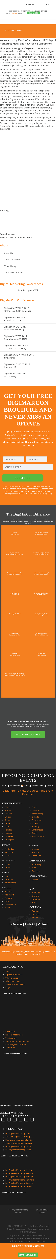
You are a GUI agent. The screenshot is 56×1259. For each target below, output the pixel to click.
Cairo (7, 876)
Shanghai (35, 896)
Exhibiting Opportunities (15, 1044)
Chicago (8, 817)
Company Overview (13, 272)
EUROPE (6, 845)
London (35, 879)
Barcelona (9, 852)
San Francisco (37, 830)
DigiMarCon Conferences (17, 300)
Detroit (7, 826)
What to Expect (11, 978)
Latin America (10, 904)
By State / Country (37, 786)
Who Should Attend (13, 981)
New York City (37, 813)
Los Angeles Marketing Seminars (19, 1179)
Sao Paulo (36, 871)
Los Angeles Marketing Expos (18, 1149)
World (7, 908)
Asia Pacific (9, 895)
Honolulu (8, 830)
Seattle (34, 833)
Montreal (35, 849)
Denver (8, 823)
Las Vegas (9, 836)
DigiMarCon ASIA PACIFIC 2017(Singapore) (19, 356)
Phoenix (35, 823)
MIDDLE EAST (9, 860)
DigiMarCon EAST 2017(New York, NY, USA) (15, 328)
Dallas (7, 820)
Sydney (35, 917)
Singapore (36, 899)
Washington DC (38, 836)
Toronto (35, 852)
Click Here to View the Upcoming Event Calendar (28, 792)
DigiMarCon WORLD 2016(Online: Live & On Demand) (17, 309)
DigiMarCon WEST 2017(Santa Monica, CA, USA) (15, 337)
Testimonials (11, 1038)
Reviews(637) (38, 4)
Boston (8, 810)
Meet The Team (12, 259)
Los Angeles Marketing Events (18, 1133)
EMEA (7, 901)
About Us (8, 253)
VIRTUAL (6, 888)
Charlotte (8, 813)
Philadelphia (37, 820)
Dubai (7, 864)
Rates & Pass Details (14, 1034)
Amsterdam (9, 849)
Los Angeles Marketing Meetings (19, 1173)
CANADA (33, 845)
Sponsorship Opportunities (17, 1041)
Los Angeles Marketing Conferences (19, 1146)
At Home (8, 898)
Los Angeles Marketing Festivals (19, 1170)
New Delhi (36, 893)
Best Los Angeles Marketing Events (19, 1140)
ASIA (31, 889)
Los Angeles (10, 839)
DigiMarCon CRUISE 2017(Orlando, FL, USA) (16, 319)
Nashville (35, 810)
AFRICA (5, 872)
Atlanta (7, 807)
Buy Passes (10, 1031)
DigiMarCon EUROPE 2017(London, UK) (17, 365)
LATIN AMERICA (37, 861)
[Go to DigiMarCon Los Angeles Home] (24, 20)
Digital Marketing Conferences (21, 284)
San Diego (36, 826)
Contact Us (10, 1047)
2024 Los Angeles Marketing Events (19, 1136)
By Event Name (15, 786)
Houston (8, 833)
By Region (50, 786)
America (8, 891)
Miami (34, 807)
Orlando (35, 817)
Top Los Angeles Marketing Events (19, 1143)
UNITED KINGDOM (38, 876)
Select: (3, 786)
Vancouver (36, 856)
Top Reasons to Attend (15, 984)
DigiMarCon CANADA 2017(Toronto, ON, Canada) (17, 347)
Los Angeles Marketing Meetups (19, 1176)
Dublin (7, 855)
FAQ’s (7, 987)
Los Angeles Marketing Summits (19, 1183)
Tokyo (34, 902)
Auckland (35, 911)
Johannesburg (10, 882)
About (4, 245)
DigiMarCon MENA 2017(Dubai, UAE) (15, 375)
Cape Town (9, 879)
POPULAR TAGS (13, 1128)
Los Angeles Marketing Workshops (19, 1186)
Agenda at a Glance (14, 974)
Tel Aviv (8, 867)
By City (26, 786)
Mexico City (36, 864)
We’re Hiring (10, 266)
